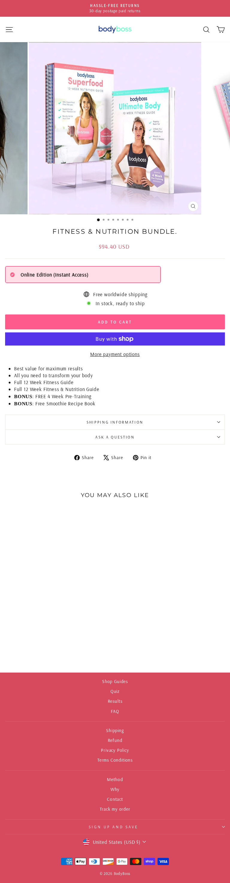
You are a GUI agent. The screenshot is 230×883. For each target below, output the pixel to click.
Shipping (115, 730)
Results (115, 701)
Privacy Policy (115, 750)
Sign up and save (114, 826)
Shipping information (115, 422)
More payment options (115, 354)
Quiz (115, 691)
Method (115, 779)
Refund (115, 740)
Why (115, 789)
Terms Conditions (115, 760)
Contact (115, 799)
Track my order (115, 809)
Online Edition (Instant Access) (55, 274)
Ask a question (114, 437)
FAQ (115, 711)
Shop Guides (115, 681)
